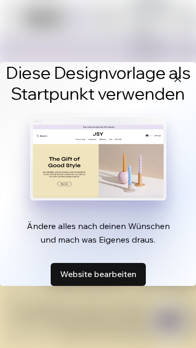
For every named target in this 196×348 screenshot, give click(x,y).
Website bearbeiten (98, 274)
